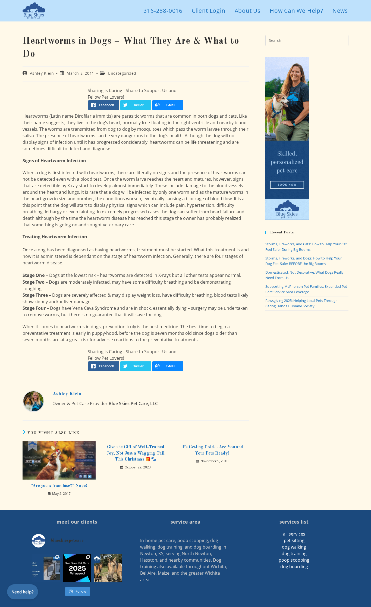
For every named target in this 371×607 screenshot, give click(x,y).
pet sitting (294, 540)
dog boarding (294, 567)
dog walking (294, 547)
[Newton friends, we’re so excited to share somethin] (46, 568)
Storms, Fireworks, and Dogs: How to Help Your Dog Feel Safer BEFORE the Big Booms (303, 261)
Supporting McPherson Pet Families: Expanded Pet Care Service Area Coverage (306, 289)
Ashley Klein (42, 73)
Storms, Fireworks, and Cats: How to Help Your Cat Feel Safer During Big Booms (306, 247)
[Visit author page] (33, 401)
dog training (294, 553)
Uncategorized (122, 73)
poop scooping (294, 560)
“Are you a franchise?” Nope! (59, 486)
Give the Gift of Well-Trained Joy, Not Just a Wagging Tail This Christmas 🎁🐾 (135, 453)
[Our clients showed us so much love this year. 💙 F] (77, 568)
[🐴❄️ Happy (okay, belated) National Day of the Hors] (108, 568)
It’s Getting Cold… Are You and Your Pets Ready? (212, 450)
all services (294, 534)
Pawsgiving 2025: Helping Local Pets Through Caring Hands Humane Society (301, 303)
